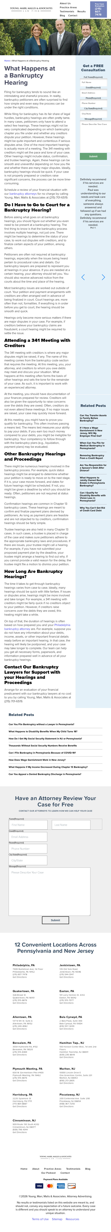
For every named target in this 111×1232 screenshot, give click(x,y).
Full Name (93, 77)
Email (93, 87)
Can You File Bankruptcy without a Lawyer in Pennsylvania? (41, 724)
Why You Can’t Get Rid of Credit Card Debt (92, 509)
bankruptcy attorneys (23, 193)
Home (7, 60)
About (35, 1168)
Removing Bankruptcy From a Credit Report (92, 457)
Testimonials (67, 11)
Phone (93, 98)
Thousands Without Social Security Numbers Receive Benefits (43, 745)
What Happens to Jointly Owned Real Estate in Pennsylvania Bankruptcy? (92, 481)
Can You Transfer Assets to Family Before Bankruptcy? (93, 418)
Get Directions (20, 977)
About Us (65, 3)
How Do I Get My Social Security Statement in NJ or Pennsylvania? (45, 738)
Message (93, 119)
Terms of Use (40, 1219)
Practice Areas (68, 7)
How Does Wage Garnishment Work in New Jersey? (37, 760)
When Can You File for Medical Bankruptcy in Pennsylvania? (92, 445)
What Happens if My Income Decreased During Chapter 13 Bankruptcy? (48, 767)
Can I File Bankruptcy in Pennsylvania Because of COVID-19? (42, 753)
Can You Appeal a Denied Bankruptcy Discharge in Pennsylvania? (45, 774)
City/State (93, 108)
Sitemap (57, 1219)
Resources (72, 1219)
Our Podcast (48, 1172)
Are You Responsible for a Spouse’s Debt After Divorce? (93, 467)
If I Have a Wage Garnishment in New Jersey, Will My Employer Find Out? (91, 431)
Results (81, 11)
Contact (72, 15)
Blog (62, 15)
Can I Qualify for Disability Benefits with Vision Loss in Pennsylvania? (93, 496)
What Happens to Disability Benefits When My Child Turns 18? (43, 731)
